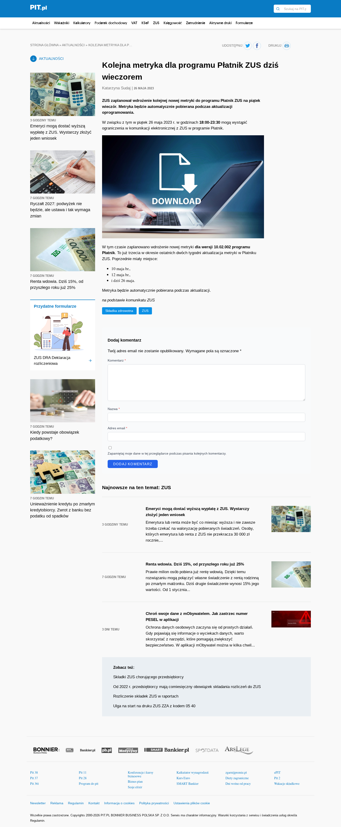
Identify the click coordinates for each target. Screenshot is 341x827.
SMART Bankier (188, 783)
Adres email (117, 428)
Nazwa (114, 409)
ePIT (277, 772)
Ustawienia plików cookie (192, 803)
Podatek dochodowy (111, 23)
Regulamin (76, 803)
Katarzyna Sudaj (117, 88)
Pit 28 (83, 778)
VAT (134, 23)
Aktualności (41, 23)
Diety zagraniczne (237, 778)
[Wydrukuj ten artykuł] (287, 46)
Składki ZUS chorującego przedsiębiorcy (148, 677)
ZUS (156, 23)
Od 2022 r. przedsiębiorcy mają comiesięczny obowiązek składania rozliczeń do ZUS (187, 687)
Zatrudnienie (195, 23)
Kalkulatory (81, 23)
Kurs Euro (183, 778)
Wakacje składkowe (286, 783)
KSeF (145, 23)
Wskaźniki (61, 23)
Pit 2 (277, 778)
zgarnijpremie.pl (236, 772)
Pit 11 (83, 772)
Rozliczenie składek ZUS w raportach (145, 696)
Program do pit (88, 783)
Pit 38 (34, 772)
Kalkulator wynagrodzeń (193, 772)
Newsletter (38, 803)
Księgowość (173, 23)
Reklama (56, 803)
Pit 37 (34, 778)
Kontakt (94, 803)
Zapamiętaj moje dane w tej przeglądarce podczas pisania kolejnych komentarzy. (167, 453)
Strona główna (44, 45)
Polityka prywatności (154, 803)
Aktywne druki (220, 23)
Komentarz (117, 360)
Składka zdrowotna (119, 311)
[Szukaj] (278, 9)
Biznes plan (135, 781)
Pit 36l (34, 783)
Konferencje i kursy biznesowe (140, 774)
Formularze (244, 23)
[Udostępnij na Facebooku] (257, 46)
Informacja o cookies (119, 803)
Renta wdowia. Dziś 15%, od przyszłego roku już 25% (195, 564)
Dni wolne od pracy (238, 783)
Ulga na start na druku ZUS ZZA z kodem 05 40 (154, 706)
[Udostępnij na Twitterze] (248, 46)
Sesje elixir (135, 787)
